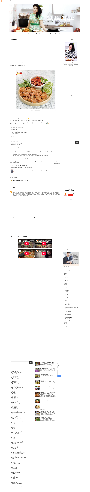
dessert (13, 417)
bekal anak (14, 406)
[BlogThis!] (27, 167)
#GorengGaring (44, 161)
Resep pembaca (15, 383)
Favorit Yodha (14, 386)
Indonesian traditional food (16, 431)
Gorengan (14, 413)
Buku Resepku (14, 439)
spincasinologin (16, 180)
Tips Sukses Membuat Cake (45, 417)
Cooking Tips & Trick (39, 33)
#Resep (34, 161)
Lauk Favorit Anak (15, 433)
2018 (65, 283)
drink (13, 426)
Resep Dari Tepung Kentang (17, 453)
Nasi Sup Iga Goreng (68, 305)
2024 (65, 325)
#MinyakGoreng (39, 161)
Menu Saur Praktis (15, 447)
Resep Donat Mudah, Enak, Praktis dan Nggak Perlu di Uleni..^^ (46, 386)
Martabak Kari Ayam (68, 314)
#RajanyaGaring (26, 122)
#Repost (11, 113)
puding (13, 456)
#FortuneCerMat (30, 161)
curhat (13, 422)
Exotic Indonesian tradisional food (18, 412)
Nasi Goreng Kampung (44, 374)
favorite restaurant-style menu (17, 483)
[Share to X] (28, 167)
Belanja (13, 437)
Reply (14, 187)
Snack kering (14, 416)
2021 (65, 287)
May (65, 294)
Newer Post (13, 217)
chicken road (45, 193)
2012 (65, 274)
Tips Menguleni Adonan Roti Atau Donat (47, 362)
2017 (65, 281)
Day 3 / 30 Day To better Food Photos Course (19, 461)
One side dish (14, 474)
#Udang (18, 162)
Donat (13, 462)
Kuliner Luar (14, 464)
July (65, 297)
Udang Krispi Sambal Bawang (70, 318)
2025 (65, 326)
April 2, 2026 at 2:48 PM (20, 190)
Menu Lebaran (14, 411)
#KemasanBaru (24, 161)
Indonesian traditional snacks (17, 442)
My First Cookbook (15, 449)
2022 (65, 322)
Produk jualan (14, 376)
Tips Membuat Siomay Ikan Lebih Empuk (47, 411)
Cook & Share (14, 408)
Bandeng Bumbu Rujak (68, 317)
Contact (64, 33)
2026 (65, 328)
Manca (13, 396)
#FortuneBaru (18, 161)
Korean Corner (14, 401)
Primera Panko (14, 477)
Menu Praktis (14, 467)
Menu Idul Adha (14, 466)
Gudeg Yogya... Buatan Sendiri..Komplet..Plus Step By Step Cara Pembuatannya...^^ (48, 393)
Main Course (14, 446)
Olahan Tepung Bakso (16, 451)
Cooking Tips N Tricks (16, 372)
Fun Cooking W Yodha (16, 463)
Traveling (13, 388)
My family (13, 473)
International (14, 443)
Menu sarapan (14, 468)
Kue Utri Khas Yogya (68, 311)
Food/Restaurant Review (49, 33)
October (66, 301)
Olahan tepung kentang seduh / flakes (18, 452)
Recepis (13, 393)
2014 (65, 277)
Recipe (13, 478)
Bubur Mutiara (67, 308)
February (66, 290)
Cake (13, 398)
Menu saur (14, 469)
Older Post (57, 217)
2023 (65, 323)
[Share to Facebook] (29, 167)
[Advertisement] (35, 50)
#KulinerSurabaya (13, 162)
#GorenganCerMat (57, 161)
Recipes (33, 33)
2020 (65, 286)
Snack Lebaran (14, 479)
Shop (29, 33)
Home (25, 33)
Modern (13, 382)
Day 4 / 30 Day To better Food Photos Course (19, 459)
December (66, 304)
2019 (65, 284)
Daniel (14, 190)
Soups (13, 481)
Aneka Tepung (14, 378)
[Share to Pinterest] (31, 167)
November (66, 303)
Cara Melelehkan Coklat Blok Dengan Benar (47, 368)
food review (14, 397)
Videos (56, 33)
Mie (12, 471)
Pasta (13, 476)
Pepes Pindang (67, 320)
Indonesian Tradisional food (17, 441)
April (65, 293)
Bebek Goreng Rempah (68, 310)
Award (13, 458)
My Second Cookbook (16, 472)
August (66, 298)
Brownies (13, 438)
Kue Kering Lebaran (15, 403)
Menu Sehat (14, 448)
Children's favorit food (15, 418)
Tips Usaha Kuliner (15, 454)
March (66, 291)
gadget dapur (14, 407)
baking (13, 377)
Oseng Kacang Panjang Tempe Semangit (71, 307)
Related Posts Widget (57, 163)
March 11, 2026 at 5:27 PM (23, 180)
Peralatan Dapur (15, 436)
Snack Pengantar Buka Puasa (17, 421)
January (66, 288)
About (60, 33)
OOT (13, 391)
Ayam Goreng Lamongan (44, 399)
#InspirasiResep (50, 161)
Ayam (13, 428)
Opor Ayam (42, 380)
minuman (13, 427)
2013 (65, 276)
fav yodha (13, 482)
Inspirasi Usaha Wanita (16, 432)
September (67, 300)
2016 (65, 280)
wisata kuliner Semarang (16, 486)
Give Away (14, 381)
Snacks (13, 392)
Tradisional (14, 371)
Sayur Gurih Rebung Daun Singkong (71, 315)
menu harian (14, 484)
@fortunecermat (16, 113)
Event (13, 423)
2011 (65, 273)
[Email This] (25, 167)
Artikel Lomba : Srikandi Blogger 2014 (18, 457)
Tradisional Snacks (15, 373)
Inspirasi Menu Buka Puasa (16, 387)
